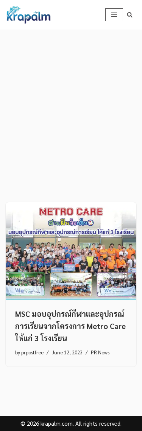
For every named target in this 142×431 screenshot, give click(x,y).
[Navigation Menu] (114, 14)
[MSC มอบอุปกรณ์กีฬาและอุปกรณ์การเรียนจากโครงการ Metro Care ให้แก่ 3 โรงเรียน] (71, 251)
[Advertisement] (71, 104)
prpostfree (32, 352)
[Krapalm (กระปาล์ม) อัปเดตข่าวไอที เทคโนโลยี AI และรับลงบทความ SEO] (28, 14)
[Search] (130, 14)
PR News (100, 352)
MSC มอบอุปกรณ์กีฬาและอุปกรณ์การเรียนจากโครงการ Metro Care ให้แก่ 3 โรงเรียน (70, 326)
